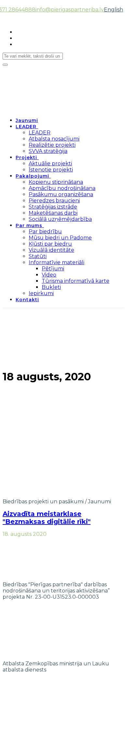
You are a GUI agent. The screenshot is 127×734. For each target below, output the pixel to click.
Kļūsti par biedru (50, 244)
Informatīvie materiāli (56, 262)
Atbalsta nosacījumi (54, 139)
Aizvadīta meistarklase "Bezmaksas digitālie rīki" (47, 517)
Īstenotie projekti (51, 170)
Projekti (26, 157)
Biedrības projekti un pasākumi (43, 501)
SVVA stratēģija (48, 151)
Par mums (29, 225)
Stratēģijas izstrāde (53, 207)
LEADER (26, 126)
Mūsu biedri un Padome (60, 238)
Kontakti (27, 300)
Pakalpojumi (32, 176)
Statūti (38, 256)
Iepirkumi (41, 293)
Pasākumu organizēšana (61, 194)
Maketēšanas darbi (53, 213)
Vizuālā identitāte (51, 250)
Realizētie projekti (52, 145)
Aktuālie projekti (50, 163)
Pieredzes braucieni (54, 200)
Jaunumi (27, 120)
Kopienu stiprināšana (56, 182)
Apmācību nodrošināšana (62, 188)
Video (49, 275)
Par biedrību (45, 231)
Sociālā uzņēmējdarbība (60, 219)
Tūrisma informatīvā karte (75, 281)
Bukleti (51, 287)
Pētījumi (53, 268)
